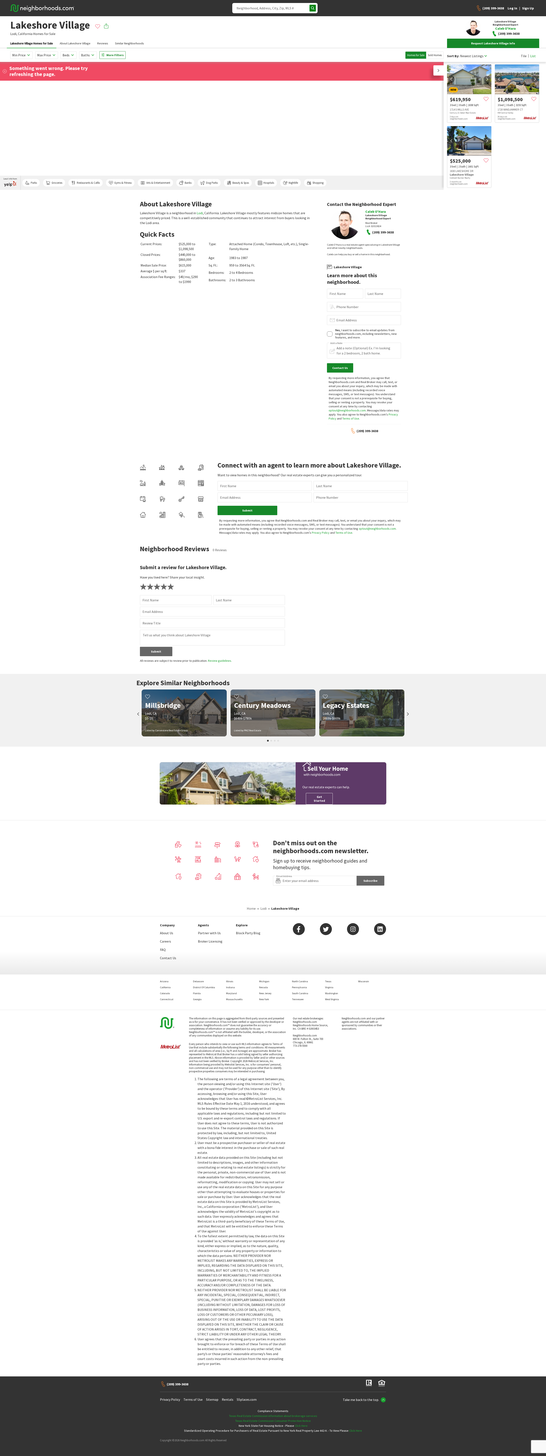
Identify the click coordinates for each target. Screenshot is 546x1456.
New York (264, 999)
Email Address (346, 320)
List (533, 56)
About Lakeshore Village (75, 43)
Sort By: (453, 56)
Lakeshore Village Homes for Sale (31, 43)
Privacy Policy (321, 533)
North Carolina (300, 981)
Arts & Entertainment (158, 183)
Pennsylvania (299, 987)
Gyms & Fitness (123, 183)
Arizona (164, 981)
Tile (524, 56)
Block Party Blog (248, 933)
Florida (197, 993)
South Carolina (300, 993)
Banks (188, 183)
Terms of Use (350, 418)
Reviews (102, 43)
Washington (331, 993)
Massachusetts (234, 999)
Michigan (264, 981)
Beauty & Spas (240, 183)
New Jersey (265, 993)
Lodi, (13, 34)
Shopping (318, 183)
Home (251, 908)
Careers (165, 941)
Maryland (231, 993)
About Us (166, 933)
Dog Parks (212, 183)
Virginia (329, 987)
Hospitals (268, 183)
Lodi (200, 213)
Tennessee (297, 999)
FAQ (163, 949)
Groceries (57, 183)
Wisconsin (363, 981)
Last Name (375, 293)
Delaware (198, 981)
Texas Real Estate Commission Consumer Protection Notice (273, 1421)
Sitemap (212, 1399)
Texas (328, 981)
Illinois (229, 981)
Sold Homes (435, 55)
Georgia (197, 999)
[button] (438, 70)
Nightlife (293, 183)
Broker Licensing (210, 941)
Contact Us (168, 958)
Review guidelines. (220, 661)
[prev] (451, 79)
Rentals (227, 1399)
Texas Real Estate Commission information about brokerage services (273, 1416)
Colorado (165, 993)
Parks (34, 183)
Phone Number (347, 307)
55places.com (247, 1399)
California (25, 34)
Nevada (263, 987)
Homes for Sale (415, 55)
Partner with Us (209, 933)
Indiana (230, 987)
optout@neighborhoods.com (347, 410)
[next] (487, 79)
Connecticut (166, 999)
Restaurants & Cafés (88, 183)
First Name (338, 293)
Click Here (301, 1426)
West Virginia (332, 999)
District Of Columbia (204, 987)
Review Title (151, 623)
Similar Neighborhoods (129, 43)
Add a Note (336, 343)
